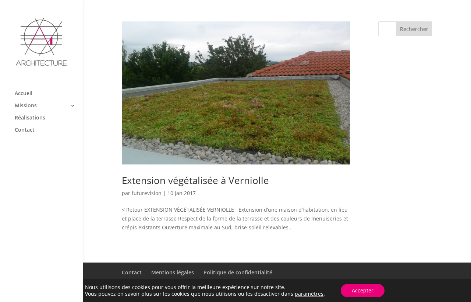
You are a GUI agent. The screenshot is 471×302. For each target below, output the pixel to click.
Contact (25, 130)
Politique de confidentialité (237, 272)
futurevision (147, 193)
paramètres (309, 294)
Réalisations (30, 118)
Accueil (23, 94)
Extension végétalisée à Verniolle (195, 180)
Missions (26, 106)
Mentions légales (172, 272)
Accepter (362, 290)
